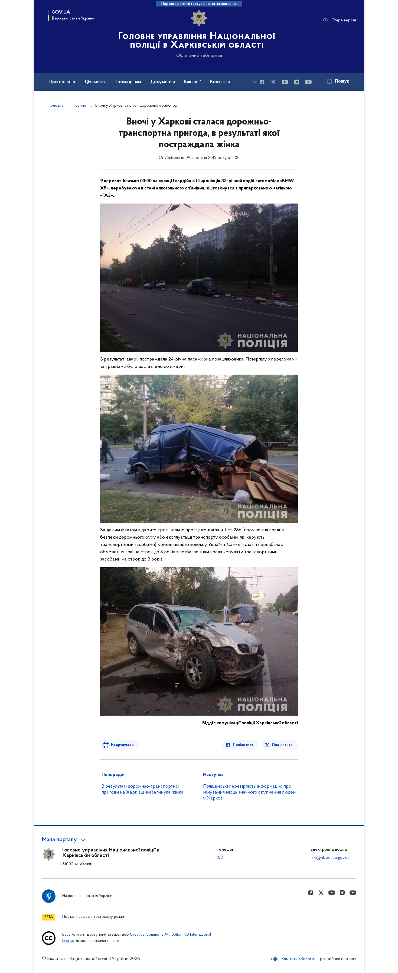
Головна (56, 105)
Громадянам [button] (128, 82)
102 (220, 858)
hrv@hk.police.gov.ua (330, 858)
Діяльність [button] (95, 82)
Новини (79, 105)
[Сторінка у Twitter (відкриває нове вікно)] (273, 82)
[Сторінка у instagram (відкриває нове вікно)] (296, 82)
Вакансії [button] (192, 82)
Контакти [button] (220, 82)
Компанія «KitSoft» (298, 959)
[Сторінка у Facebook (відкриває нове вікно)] (262, 82)
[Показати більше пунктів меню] (254, 82)
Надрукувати (122, 745)
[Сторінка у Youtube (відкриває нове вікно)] (285, 82)
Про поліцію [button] (62, 82)
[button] (64, 840)
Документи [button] (162, 82)
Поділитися (243, 745)
